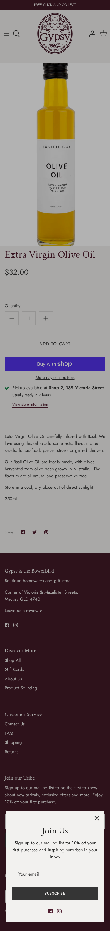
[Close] (96, 818)
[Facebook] (50, 911)
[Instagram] (59, 911)
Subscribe (55, 893)
